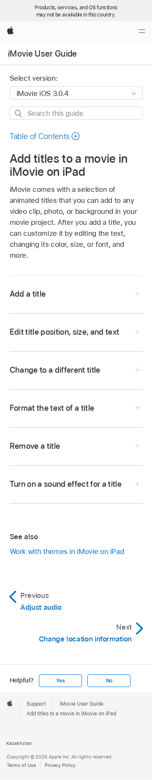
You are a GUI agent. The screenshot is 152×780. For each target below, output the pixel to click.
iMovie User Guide (42, 54)
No (109, 681)
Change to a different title (55, 370)
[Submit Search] (18, 113)
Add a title (28, 294)
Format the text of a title (52, 408)
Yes (60, 681)
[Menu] (142, 31)
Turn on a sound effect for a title (66, 484)
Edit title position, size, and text (64, 332)
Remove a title (35, 446)
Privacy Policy (60, 765)
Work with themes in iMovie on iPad (67, 551)
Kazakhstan (19, 743)
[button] (45, 136)
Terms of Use (21, 765)
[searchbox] (76, 113)
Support (36, 704)
